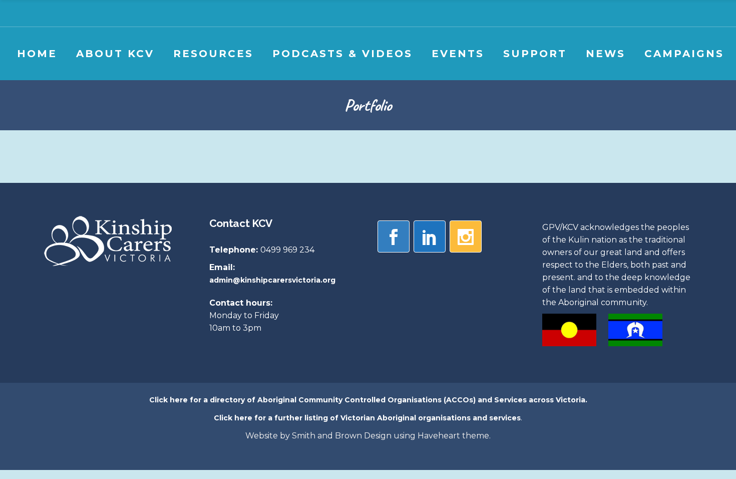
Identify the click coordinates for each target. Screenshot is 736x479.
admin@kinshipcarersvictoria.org (272, 280)
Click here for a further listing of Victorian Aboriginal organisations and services (367, 417)
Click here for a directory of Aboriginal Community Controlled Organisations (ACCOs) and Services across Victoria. (368, 399)
